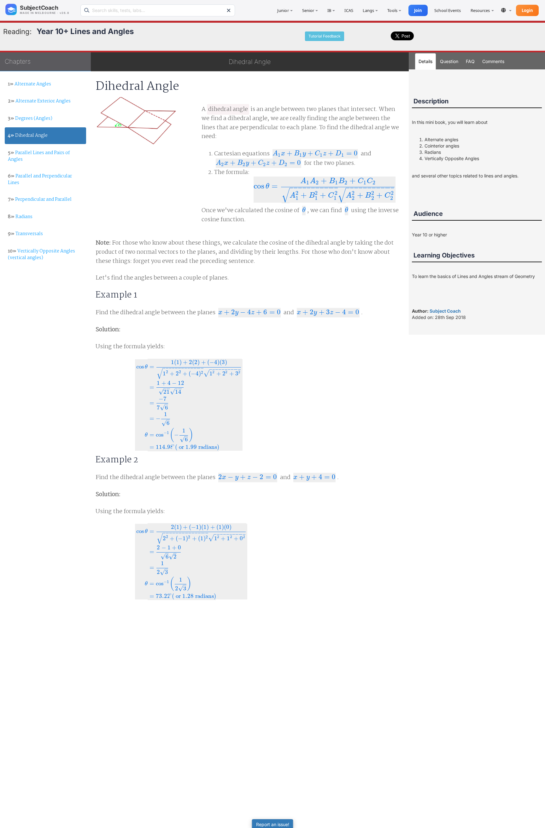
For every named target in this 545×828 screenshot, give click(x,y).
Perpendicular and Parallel (40, 199)
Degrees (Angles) (30, 118)
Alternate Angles (29, 84)
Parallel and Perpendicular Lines (40, 179)
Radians (20, 217)
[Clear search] (229, 10)
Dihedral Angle (28, 135)
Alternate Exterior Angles (39, 101)
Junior (283, 10)
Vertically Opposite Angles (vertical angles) (41, 254)
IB (329, 10)
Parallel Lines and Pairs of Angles (39, 156)
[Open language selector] (506, 10)
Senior (308, 10)
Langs (368, 10)
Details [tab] (425, 61)
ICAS (348, 10)
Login (527, 10)
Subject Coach (445, 311)
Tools (392, 10)
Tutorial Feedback (324, 36)
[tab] (493, 61)
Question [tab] (449, 61)
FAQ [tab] (470, 61)
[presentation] (315, 154)
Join (418, 10)
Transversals (25, 234)
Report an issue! (272, 824)
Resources (480, 10)
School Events (447, 10)
